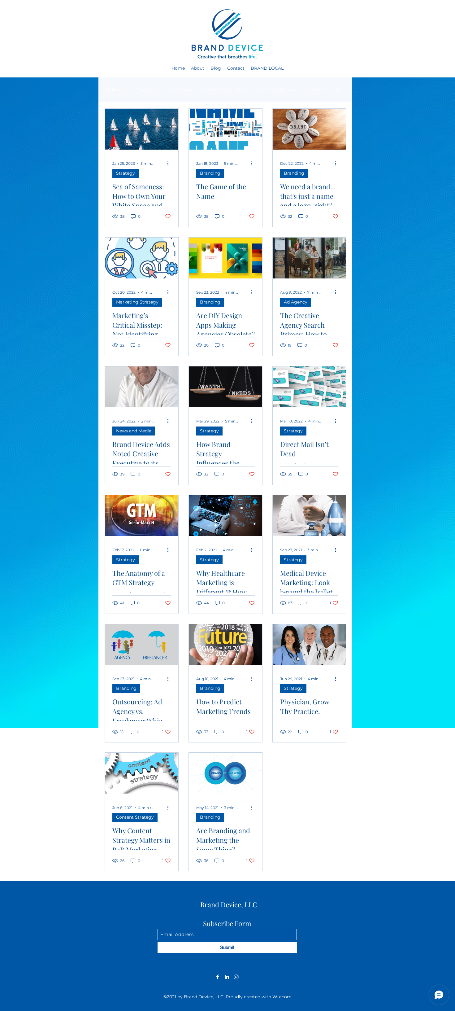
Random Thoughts (224, 90)
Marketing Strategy (137, 302)
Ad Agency (295, 302)
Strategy (146, 90)
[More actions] (170, 163)
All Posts (114, 90)
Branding (179, 90)
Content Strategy (278, 90)
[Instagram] (236, 977)
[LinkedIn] (227, 977)
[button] (338, 90)
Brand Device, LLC (228, 904)
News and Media (133, 431)
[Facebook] (217, 977)
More (316, 90)
